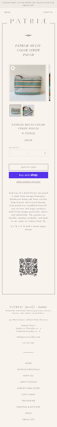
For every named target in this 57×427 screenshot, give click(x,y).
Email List (28, 419)
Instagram (28, 400)
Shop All (28, 375)
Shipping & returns (28, 407)
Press (28, 413)
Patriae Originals (28, 369)
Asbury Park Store (28, 388)
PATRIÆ (30, 133)
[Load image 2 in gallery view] (28, 110)
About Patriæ (28, 382)
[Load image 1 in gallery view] (15, 110)
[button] (6, 12)
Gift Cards (28, 394)
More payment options (29, 182)
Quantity (14, 147)
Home (28, 363)
